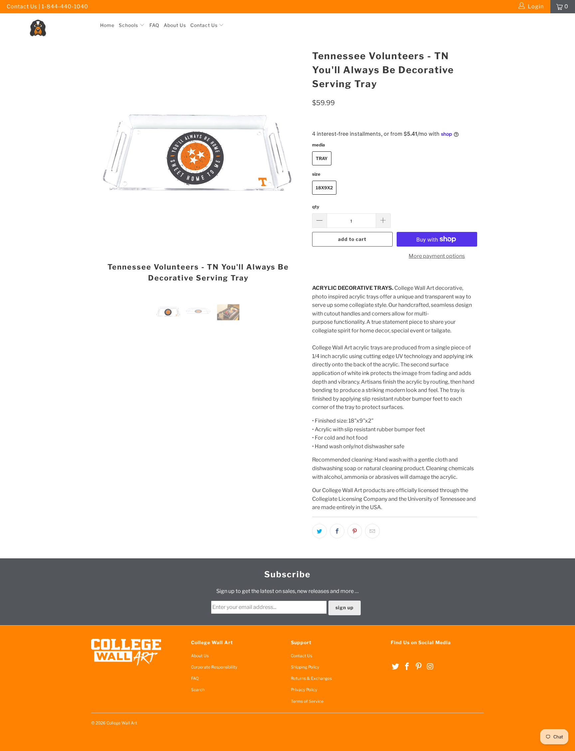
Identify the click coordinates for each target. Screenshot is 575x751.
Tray (322, 158)
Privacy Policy (304, 689)
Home (107, 25)
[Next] (294, 168)
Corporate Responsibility (214, 666)
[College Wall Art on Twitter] (396, 666)
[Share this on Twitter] (319, 531)
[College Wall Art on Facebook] (407, 666)
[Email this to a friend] (372, 531)
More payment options (437, 256)
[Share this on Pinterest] (354, 531)
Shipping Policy (305, 666)
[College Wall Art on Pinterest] (419, 666)
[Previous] (102, 168)
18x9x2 (324, 187)
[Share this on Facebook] (337, 531)
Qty (315, 206)
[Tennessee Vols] (49, 19)
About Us (175, 25)
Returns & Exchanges (311, 678)
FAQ (154, 25)
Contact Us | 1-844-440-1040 (47, 6)
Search (198, 689)
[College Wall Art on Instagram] (430, 666)
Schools (129, 25)
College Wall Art (121, 722)
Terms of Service (307, 701)
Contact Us (204, 25)
